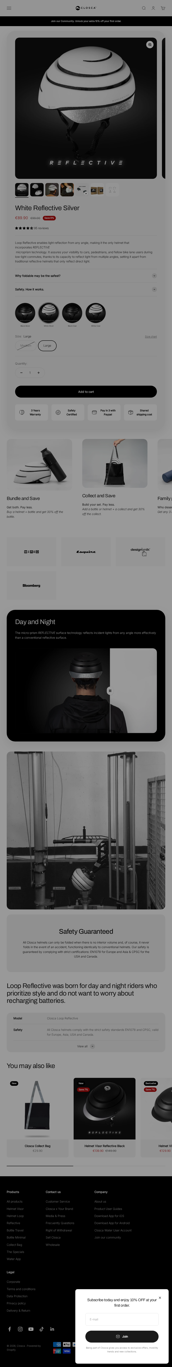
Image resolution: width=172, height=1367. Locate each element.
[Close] (160, 1298)
